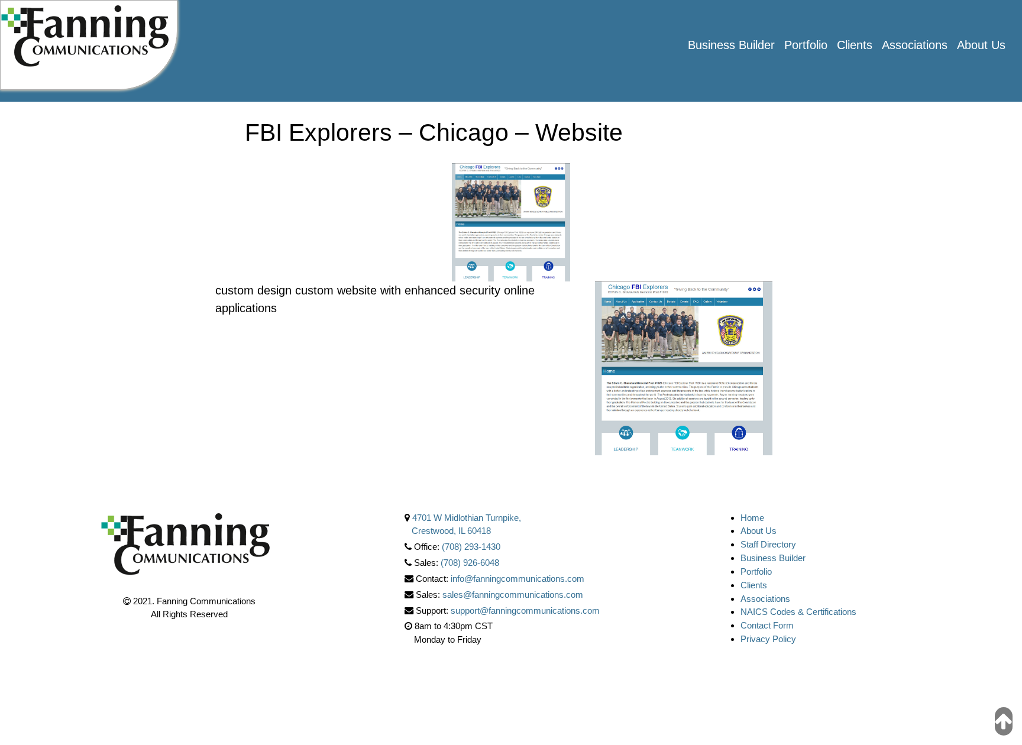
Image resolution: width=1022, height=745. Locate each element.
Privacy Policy (768, 639)
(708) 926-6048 (470, 563)
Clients (854, 44)
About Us (981, 44)
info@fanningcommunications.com (517, 579)
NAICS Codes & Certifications (798, 612)
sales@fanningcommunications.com (512, 594)
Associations (914, 44)
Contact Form (767, 625)
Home (752, 518)
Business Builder (731, 44)
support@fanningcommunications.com (525, 610)
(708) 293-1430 (471, 547)
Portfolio (805, 44)
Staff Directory (768, 544)
